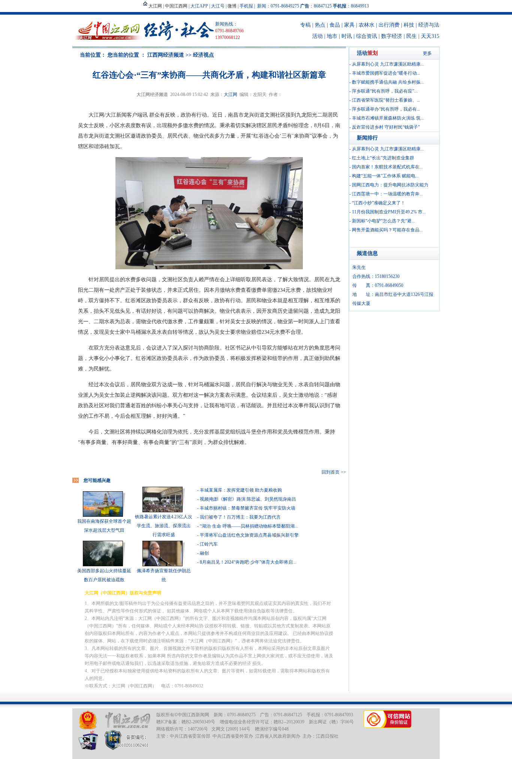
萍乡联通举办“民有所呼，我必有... (386, 109)
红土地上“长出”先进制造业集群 (383, 157)
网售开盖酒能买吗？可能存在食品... (387, 229)
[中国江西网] (127, 720)
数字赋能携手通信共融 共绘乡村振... (388, 82)
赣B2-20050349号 (198, 721)
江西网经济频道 (165, 55)
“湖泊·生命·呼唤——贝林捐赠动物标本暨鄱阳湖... (249, 526)
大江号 (218, 6)
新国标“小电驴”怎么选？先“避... (383, 221)
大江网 (230, 94)
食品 (334, 25)
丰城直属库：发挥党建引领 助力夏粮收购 (241, 490)
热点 (320, 25)
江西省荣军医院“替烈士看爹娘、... (386, 100)
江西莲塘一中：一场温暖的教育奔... (387, 193)
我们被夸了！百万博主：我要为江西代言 (240, 517)
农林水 (366, 25)
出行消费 (389, 25)
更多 (427, 53)
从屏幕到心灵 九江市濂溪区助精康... (388, 64)
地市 (332, 36)
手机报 (246, 6)
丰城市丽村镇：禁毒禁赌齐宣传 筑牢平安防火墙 (247, 508)
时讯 (346, 36)
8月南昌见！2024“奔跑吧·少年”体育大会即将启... (248, 562)
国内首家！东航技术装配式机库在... (387, 167)
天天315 (430, 36)
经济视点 (203, 55)
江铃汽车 (209, 544)
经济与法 (428, 25)
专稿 (305, 25)
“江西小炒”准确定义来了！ (378, 203)
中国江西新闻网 (193, 714)
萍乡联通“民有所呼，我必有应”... (385, 91)
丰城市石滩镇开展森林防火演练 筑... (388, 118)
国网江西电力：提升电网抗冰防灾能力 (390, 185)
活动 (317, 36)
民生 (411, 36)
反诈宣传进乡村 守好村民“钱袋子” (386, 127)
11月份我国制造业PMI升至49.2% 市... (389, 211)
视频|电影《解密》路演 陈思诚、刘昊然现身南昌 (248, 499)
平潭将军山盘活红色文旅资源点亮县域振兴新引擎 (249, 535)
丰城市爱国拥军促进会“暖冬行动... (386, 73)
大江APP (199, 6)
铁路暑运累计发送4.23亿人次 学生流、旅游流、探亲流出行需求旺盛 (163, 525)
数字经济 (391, 36)
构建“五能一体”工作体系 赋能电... (385, 175)
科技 (409, 25)
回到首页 (331, 472)
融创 (204, 553)
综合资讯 (366, 36)
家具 (349, 25)
